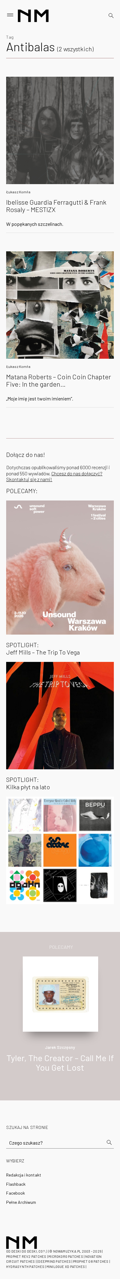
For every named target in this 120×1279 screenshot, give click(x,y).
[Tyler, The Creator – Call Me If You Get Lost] (60, 993)
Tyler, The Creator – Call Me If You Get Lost (60, 1062)
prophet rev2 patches (26, 1256)
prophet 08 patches (91, 1261)
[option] (60, 1020)
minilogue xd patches (65, 1267)
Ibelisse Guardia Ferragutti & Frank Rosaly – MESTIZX (56, 205)
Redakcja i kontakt (23, 1174)
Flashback (16, 1184)
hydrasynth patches (25, 1267)
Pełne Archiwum (21, 1202)
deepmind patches (54, 1261)
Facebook (15, 1193)
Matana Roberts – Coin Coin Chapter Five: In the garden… (58, 380)
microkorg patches (65, 1256)
